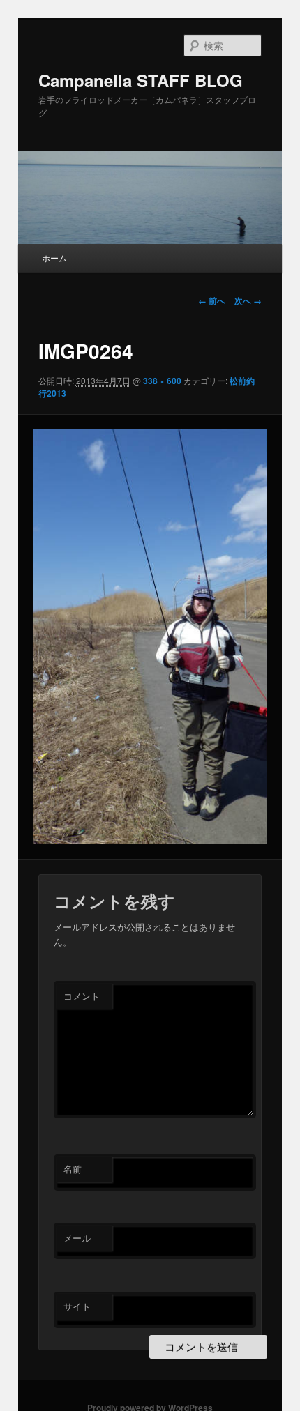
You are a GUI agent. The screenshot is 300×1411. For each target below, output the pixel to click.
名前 (72, 1168)
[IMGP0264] (150, 636)
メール (77, 1237)
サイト (77, 1306)
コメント (81, 995)
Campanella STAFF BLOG (140, 80)
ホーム (54, 258)
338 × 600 (162, 380)
